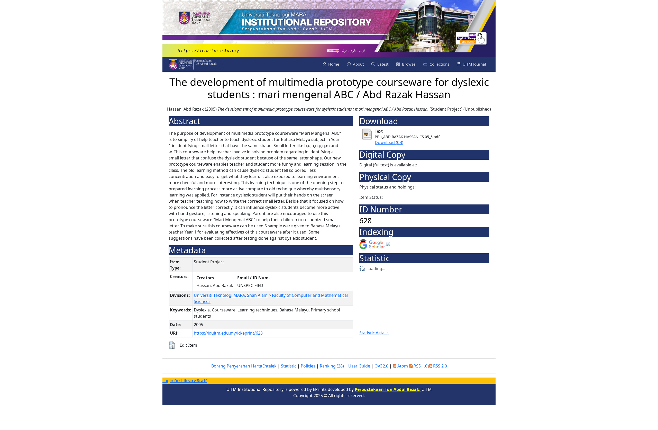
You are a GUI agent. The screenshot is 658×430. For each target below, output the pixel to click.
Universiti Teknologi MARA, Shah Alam (231, 295)
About (358, 64)
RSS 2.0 (439, 366)
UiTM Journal (474, 64)
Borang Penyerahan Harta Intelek (244, 366)
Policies (308, 366)
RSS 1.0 (420, 366)
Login (184, 380)
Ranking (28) (332, 366)
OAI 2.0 (381, 366)
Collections (438, 64)
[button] (172, 345)
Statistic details (374, 333)
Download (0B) (389, 142)
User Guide (359, 366)
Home (333, 64)
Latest (382, 64)
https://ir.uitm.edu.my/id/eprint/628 (228, 333)
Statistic (288, 366)
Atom (402, 366)
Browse (408, 64)
